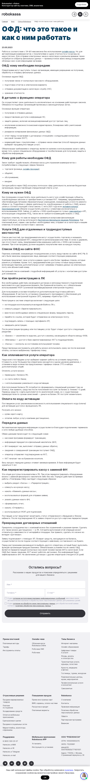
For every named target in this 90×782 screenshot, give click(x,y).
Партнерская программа (71, 720)
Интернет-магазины (69, 643)
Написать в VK (8, 748)
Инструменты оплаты (11, 650)
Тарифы (6, 647)
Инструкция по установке (42, 747)
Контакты (65, 703)
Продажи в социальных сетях (15, 724)
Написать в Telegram (11, 752)
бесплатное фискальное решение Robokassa (58, 220)
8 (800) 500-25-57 (10, 741)
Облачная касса (39, 644)
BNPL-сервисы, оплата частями (45, 703)
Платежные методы (11, 643)
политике (69, 770)
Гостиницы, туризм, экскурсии (73, 673)
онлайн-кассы (68, 51)
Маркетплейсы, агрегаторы (14, 729)
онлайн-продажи (31, 169)
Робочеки (36, 653)
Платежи (8, 707)
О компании (66, 700)
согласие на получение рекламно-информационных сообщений (39, 598)
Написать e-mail (9, 755)
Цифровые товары (68, 651)
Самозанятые (66, 688)
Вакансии (65, 723)
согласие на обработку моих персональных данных (34, 603)
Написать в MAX (9, 745)
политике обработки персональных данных (33, 606)
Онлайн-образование (70, 647)
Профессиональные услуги (72, 684)
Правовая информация (70, 707)
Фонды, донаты (67, 657)
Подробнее (81, 5)
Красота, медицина (69, 669)
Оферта (64, 716)
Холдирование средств (12, 711)
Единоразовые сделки (12, 721)
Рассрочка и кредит (40, 707)
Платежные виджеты (40, 710)
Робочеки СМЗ (38, 649)
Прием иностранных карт (42, 700)
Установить (36, 744)
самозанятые (75, 211)
